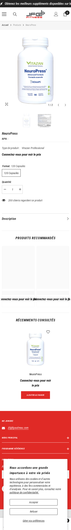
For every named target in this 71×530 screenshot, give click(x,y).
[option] (35, 70)
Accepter (33, 502)
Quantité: (7, 181)
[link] (18, 293)
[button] (58, 105)
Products (17, 25)
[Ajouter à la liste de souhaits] (48, 332)
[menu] (4, 14)
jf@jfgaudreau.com (18, 427)
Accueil (5, 25)
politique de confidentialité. (24, 492)
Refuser (33, 511)
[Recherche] (15, 14)
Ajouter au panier (35, 395)
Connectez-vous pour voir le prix (21, 154)
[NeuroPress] (35, 349)
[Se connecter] (56, 14)
